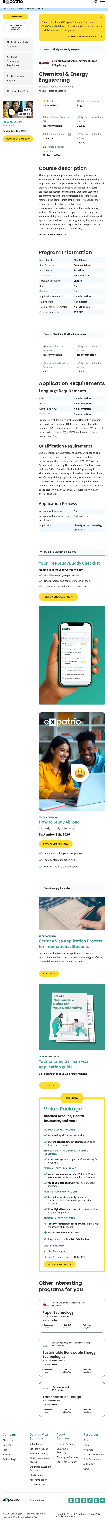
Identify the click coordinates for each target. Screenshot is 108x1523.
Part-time (79, 270)
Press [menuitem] (6, 1449)
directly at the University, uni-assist (88, 527)
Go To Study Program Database (15, 27)
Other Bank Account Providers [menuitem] (40, 1468)
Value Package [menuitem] (37, 1444)
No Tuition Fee (82, 307)
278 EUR (78, 312)
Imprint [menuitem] (61, 1514)
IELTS (42, 403)
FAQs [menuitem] (86, 1445)
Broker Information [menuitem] (67, 1516)
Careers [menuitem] (7, 1445)
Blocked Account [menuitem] (39, 1449)
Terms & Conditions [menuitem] (76, 1514)
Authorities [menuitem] (89, 1464)
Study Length (46, 302)
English (78, 281)
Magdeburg (80, 260)
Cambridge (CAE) (48, 409)
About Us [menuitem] (8, 1440)
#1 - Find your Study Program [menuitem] (17, 44)
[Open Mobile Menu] (102, 1)
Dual (41, 286)
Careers (20, 8)
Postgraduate (81, 275)
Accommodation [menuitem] (38, 1480)
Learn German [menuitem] (37, 1484)
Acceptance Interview (50, 511)
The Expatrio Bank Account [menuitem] (39, 1460)
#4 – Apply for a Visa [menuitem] (17, 91)
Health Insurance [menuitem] (39, 1453)
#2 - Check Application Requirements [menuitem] (14, 61)
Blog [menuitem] (85, 1440)
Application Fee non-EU (51, 296)
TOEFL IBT (44, 414)
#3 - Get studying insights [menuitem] (15, 78)
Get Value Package (58, 1264)
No (75, 286)
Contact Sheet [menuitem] (37, 1500)
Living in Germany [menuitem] (66, 1444)
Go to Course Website (51, 235)
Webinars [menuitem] (88, 1449)
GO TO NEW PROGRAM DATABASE (83, 36)
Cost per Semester (49, 312)
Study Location (47, 260)
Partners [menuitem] (7, 1454)
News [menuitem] (86, 1469)
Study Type (45, 275)
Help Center (8, 8)
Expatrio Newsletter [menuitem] (93, 1454)
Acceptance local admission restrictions (54, 518)
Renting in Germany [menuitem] (67, 1462)
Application (45, 525)
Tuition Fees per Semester (53, 307)
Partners (31, 8)
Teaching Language (49, 281)
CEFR (42, 398)
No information (82, 296)
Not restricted (81, 516)
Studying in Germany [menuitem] (62, 1450)
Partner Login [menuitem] (10, 1459)
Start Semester (47, 265)
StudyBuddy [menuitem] (36, 1475)
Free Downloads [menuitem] (92, 1459)
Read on (47, 973)
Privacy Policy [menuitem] (94, 1514)
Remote (43, 291)
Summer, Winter (83, 265)
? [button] (69, 134)
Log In (41, 8)
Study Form (45, 270)
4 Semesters (80, 302)
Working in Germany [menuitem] (67, 1457)
